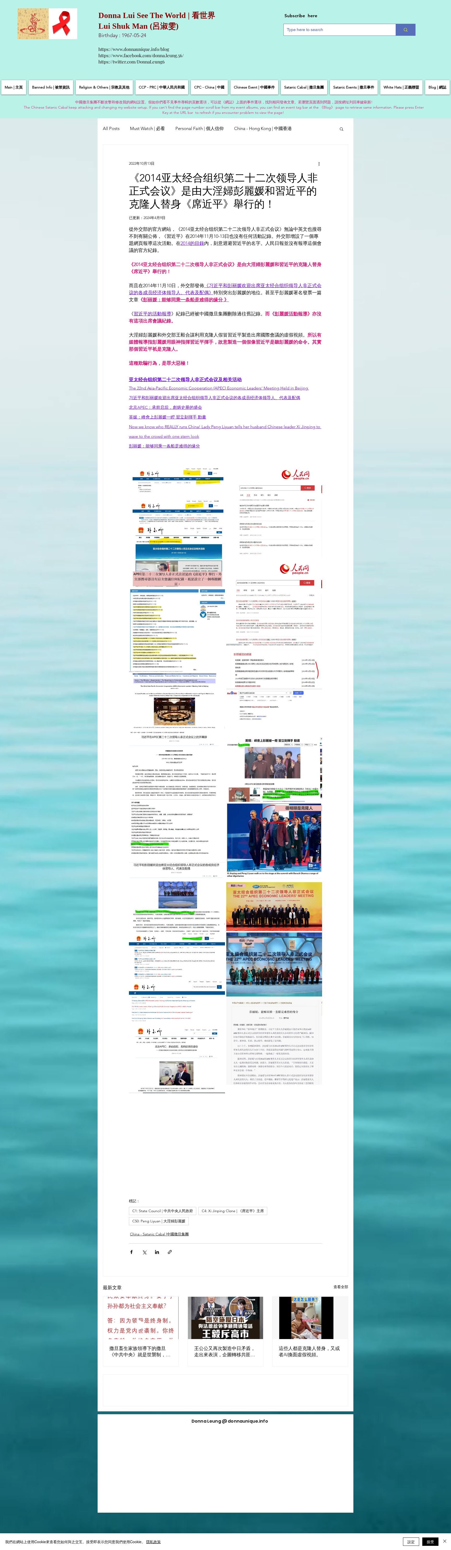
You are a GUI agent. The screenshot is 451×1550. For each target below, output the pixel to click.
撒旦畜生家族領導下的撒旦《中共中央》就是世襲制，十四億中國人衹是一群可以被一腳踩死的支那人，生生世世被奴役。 (139, 1352)
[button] (341, 129)
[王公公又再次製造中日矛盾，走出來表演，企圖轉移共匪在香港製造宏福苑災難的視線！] (225, 1318)
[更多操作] (319, 163)
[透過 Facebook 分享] (131, 1252)
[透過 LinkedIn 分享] (157, 1252)
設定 (411, 1541)
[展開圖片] (177, 526)
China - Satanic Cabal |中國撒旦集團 (159, 1234)
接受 (430, 1541)
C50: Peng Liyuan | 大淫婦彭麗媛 (158, 1221)
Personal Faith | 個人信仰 (199, 128)
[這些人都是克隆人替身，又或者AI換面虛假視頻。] (310, 1318)
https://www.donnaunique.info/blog (133, 49)
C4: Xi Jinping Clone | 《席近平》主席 (233, 1211)
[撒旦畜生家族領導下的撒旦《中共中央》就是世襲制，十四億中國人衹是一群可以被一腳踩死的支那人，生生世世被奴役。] (141, 1318)
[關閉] (445, 1541)
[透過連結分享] (169, 1252)
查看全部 (341, 1286)
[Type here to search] (405, 30)
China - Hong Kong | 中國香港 (263, 128)
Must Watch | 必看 (147, 128)
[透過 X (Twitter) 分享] (144, 1252)
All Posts (111, 128)
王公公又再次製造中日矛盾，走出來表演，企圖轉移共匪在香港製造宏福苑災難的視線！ (224, 1352)
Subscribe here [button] (300, 15)
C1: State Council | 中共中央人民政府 (162, 1211)
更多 (306, 128)
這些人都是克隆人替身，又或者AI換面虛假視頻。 (309, 1352)
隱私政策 (153, 1541)
